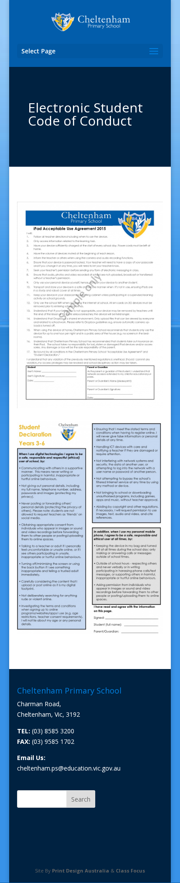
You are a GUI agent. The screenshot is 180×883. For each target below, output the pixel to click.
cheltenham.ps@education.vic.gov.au (69, 768)
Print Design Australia (80, 870)
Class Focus (130, 870)
